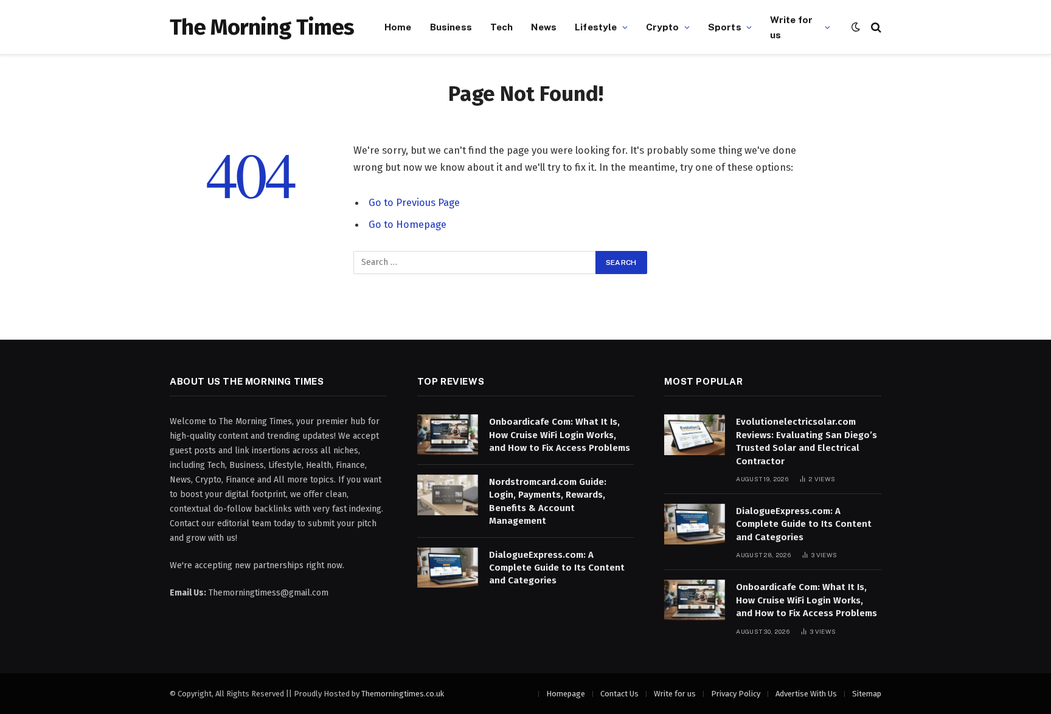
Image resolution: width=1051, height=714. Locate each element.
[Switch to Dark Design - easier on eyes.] (855, 27)
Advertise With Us (806, 693)
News (544, 26)
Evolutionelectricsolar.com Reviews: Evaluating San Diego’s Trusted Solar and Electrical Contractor (806, 441)
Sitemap (866, 693)
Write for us (791, 27)
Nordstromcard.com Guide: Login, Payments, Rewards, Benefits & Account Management (547, 501)
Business (451, 26)
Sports (724, 26)
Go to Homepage (407, 224)
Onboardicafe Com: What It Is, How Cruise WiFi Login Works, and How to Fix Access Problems (559, 434)
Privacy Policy (735, 693)
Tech (501, 26)
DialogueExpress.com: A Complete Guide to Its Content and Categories (557, 567)
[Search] (875, 27)
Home (398, 26)
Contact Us (619, 693)
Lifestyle (596, 26)
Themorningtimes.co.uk (402, 693)
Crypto (662, 26)
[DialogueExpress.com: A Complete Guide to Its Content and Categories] (447, 568)
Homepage (565, 693)
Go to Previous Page (414, 202)
